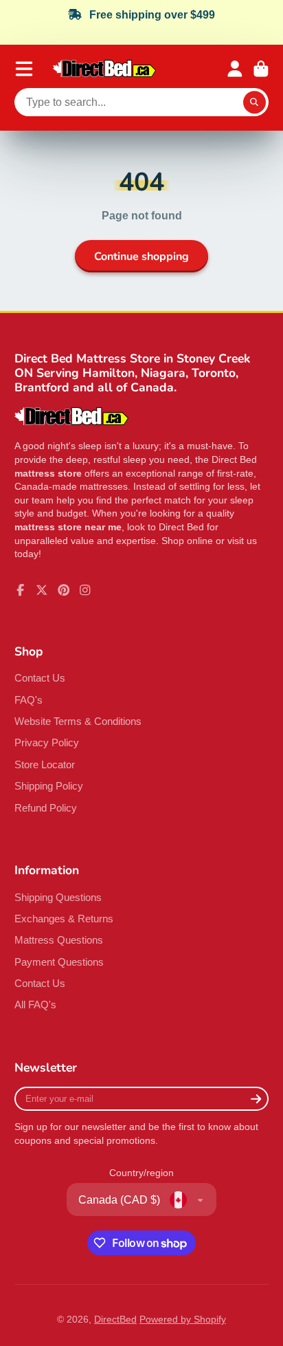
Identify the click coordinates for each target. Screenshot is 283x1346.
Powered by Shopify (182, 1319)
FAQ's (28, 700)
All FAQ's (35, 1004)
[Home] (104, 68)
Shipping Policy (48, 786)
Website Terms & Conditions (78, 721)
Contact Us (39, 678)
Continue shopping (141, 256)
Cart (261, 69)
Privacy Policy (46, 742)
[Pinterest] (64, 590)
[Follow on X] (42, 590)
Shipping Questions (58, 897)
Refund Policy (45, 808)
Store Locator (44, 764)
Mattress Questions (58, 940)
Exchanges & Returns (63, 918)
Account (235, 69)
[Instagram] (85, 590)
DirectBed (115, 1319)
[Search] (255, 102)
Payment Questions (59, 962)
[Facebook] (20, 590)
